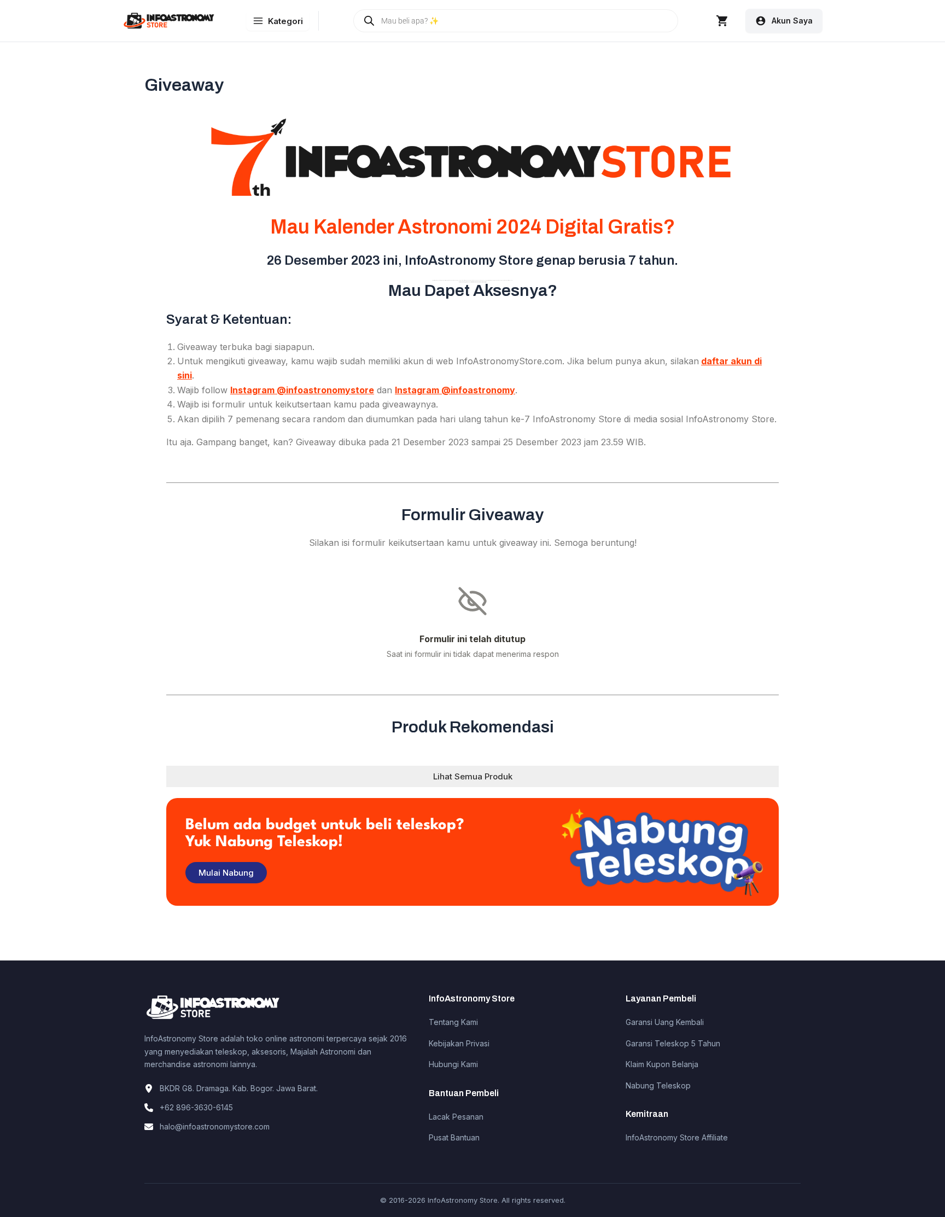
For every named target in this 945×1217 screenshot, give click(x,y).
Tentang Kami (453, 1022)
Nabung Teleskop (658, 1085)
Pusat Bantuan (454, 1137)
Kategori (285, 21)
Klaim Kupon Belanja (662, 1064)
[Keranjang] (722, 21)
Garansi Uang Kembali (665, 1022)
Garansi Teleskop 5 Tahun (673, 1043)
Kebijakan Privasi (459, 1043)
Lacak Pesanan (456, 1116)
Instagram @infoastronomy (455, 390)
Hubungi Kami (453, 1064)
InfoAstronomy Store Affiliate (677, 1137)
